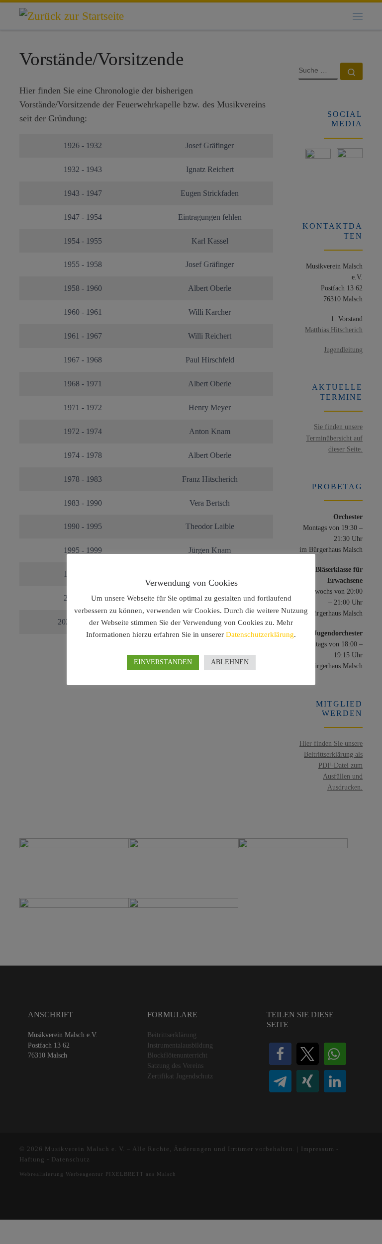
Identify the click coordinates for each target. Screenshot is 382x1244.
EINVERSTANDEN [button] (163, 662)
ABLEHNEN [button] (230, 662)
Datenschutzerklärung (260, 634)
